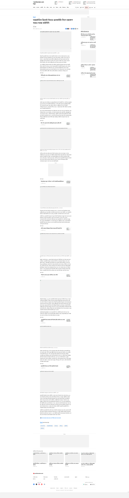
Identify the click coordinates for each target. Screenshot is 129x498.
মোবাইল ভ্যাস (56, 479)
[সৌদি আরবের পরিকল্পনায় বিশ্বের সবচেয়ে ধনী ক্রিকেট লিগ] (69, 229)
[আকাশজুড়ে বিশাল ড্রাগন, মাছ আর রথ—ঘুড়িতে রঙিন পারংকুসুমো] (70, 3)
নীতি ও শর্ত (66, 488)
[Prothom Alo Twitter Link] (37, 484)
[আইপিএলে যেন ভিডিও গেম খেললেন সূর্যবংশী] (72, 458)
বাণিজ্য (48, 7)
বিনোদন (57, 7)
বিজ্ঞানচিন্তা (55, 477)
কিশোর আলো (46, 477)
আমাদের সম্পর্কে (52, 488)
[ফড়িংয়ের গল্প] (56, 3)
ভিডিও (68, 7)
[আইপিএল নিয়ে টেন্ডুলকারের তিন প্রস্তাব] (93, 76)
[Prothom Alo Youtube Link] (42, 484)
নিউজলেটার (75, 488)
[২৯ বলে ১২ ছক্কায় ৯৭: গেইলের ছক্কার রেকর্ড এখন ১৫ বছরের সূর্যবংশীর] (88, 458)
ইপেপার (34, 479)
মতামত (51, 7)
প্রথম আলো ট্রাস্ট (66, 477)
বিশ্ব (44, 7)
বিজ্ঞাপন (57, 488)
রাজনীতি (41, 7)
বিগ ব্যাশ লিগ (43, 425)
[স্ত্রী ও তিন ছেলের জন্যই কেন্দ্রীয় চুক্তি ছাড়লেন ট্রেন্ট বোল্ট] (69, 123)
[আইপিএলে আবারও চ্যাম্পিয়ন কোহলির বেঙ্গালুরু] (56, 458)
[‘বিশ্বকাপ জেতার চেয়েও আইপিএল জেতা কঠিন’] (69, 275)
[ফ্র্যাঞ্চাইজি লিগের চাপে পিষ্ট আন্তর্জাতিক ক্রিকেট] (69, 366)
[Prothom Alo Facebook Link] (34, 484)
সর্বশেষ (34, 7)
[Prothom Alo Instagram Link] (39, 484)
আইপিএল (42, 428)
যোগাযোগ (70, 488)
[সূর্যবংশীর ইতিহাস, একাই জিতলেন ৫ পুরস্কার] (40, 458)
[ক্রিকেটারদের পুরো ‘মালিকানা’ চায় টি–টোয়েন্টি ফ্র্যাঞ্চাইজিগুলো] (69, 182)
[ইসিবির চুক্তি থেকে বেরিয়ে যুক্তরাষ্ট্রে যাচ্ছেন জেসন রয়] (69, 76)
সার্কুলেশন (61, 488)
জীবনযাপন (64, 7)
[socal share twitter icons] (68, 29)
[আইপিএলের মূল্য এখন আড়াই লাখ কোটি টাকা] (93, 46)
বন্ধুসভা (76, 477)
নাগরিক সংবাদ (35, 477)
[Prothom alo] (40, 3)
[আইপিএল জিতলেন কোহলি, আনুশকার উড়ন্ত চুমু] (93, 69)
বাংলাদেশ (37, 7)
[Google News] (44, 484)
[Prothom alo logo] (38, 473)
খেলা (54, 7)
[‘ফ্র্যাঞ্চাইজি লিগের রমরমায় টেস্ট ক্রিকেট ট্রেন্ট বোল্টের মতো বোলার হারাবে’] (69, 320)
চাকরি (60, 7)
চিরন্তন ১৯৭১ (87, 477)
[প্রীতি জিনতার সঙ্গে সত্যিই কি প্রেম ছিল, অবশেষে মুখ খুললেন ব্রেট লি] (93, 38)
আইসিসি (66, 425)
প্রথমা (44, 479)
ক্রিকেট (34, 17)
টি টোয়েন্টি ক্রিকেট (49, 425)
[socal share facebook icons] (66, 29)
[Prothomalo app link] (85, 484)
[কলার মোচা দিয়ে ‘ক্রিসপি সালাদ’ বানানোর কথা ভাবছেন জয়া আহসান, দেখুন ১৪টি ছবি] (84, 3)
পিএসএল (56, 425)
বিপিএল (61, 425)
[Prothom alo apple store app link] (92, 484)
